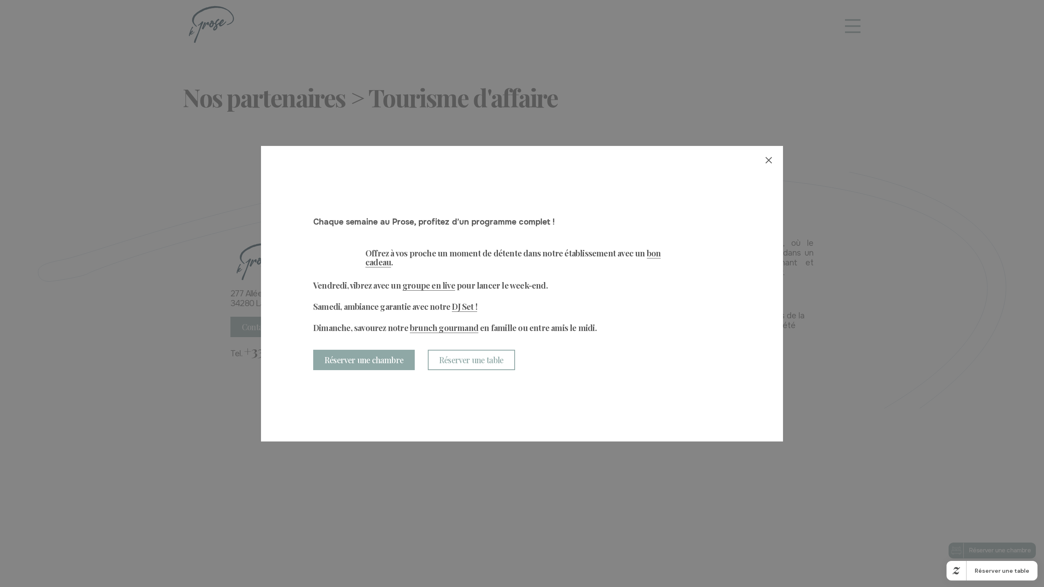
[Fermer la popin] (768, 160)
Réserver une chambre (364, 359)
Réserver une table (471, 359)
